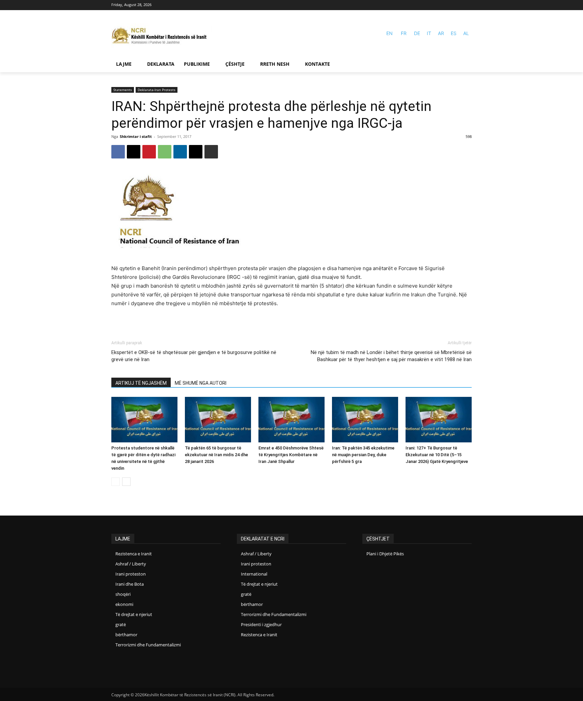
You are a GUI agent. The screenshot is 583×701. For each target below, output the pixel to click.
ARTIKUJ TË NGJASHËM (141, 383)
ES (453, 33)
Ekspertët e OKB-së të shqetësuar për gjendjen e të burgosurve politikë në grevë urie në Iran (193, 355)
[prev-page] (115, 481)
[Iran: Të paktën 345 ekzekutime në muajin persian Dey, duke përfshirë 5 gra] (365, 419)
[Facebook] (457, 5)
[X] (133, 151)
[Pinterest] (149, 151)
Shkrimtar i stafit (136, 136)
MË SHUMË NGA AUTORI (200, 383)
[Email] (195, 151)
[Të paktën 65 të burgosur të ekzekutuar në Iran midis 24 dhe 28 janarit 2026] (218, 419)
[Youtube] (467, 5)
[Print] (211, 151)
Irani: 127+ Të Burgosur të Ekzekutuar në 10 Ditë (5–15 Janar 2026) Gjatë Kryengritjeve (437, 454)
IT (429, 33)
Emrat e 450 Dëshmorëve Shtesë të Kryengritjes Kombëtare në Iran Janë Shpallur (291, 454)
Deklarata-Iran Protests (156, 89)
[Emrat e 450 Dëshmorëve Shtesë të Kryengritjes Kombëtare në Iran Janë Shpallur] (291, 419)
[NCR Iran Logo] (162, 36)
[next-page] (126, 481)
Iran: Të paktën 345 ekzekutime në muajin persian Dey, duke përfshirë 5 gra (363, 454)
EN (389, 33)
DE (417, 33)
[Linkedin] (180, 151)
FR (404, 33)
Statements (122, 89)
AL (466, 33)
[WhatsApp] (164, 151)
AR (441, 33)
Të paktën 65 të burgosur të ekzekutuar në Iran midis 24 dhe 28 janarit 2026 (216, 454)
